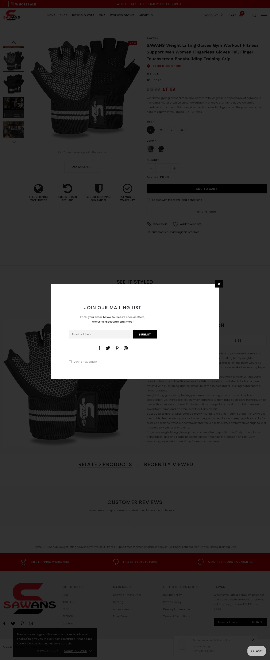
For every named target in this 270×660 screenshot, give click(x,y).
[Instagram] (126, 348)
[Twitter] (108, 348)
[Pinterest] (117, 348)
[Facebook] (99, 348)
